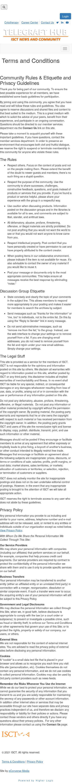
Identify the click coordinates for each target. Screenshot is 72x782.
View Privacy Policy (11, 530)
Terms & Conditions (13, 761)
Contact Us (47, 22)
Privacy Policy (35, 761)
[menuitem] (12, 21)
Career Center (29, 22)
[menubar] (37, 21)
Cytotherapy (11, 22)
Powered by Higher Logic (36, 780)
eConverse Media (19, 771)
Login (65, 16)
